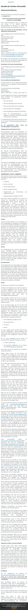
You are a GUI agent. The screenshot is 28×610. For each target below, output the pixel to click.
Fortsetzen (14, 608)
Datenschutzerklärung (16, 606)
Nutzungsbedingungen (6, 606)
